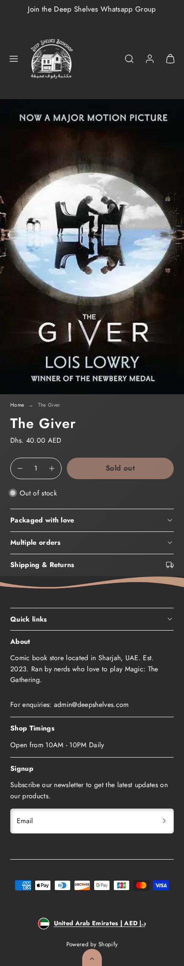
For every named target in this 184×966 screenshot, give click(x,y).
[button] (13, 58)
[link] (149, 58)
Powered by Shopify (92, 944)
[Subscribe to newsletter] (164, 821)
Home (17, 405)
